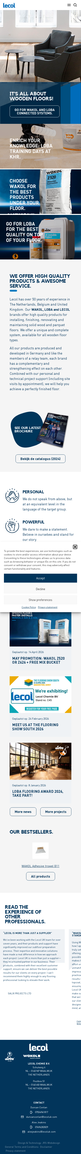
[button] (75, 547)
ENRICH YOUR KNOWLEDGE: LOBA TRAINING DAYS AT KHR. (31, 148)
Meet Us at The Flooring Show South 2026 (35, 726)
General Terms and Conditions (22, 1146)
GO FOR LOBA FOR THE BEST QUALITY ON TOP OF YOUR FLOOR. (24, 232)
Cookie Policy (29, 607)
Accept (40, 578)
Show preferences (40, 600)
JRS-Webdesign (51, 1142)
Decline (40, 589)
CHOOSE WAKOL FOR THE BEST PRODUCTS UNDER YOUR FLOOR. (24, 194)
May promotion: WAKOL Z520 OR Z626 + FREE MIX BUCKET (38, 660)
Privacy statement (47, 607)
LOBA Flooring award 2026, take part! (37, 793)
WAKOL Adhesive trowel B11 (40, 866)
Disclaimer (46, 1146)
